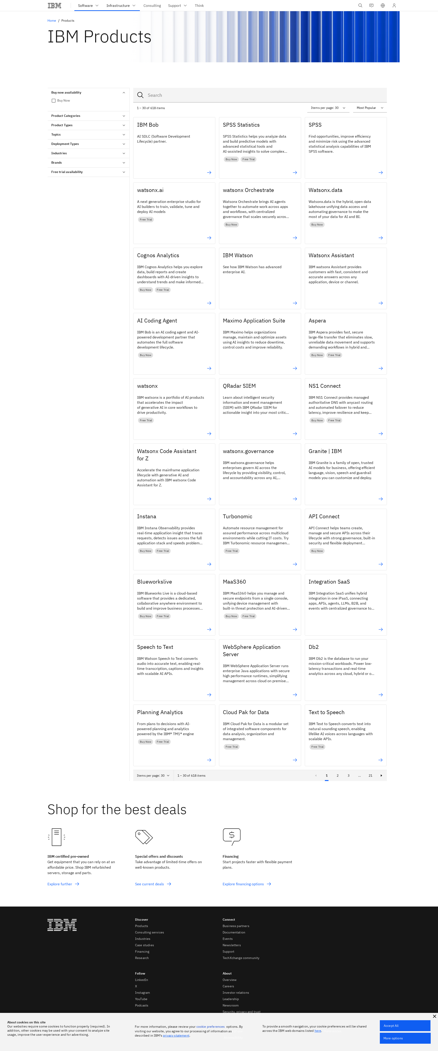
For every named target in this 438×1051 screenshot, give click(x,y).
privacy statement (176, 1035)
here (318, 1031)
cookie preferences (210, 1027)
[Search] (140, 95)
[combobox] (260, 95)
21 (370, 775)
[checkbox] (88, 100)
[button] (383, 5)
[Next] (381, 775)
